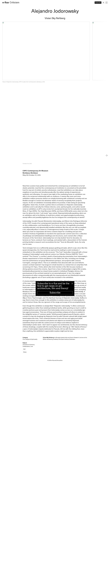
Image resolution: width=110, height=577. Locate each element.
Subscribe (55, 292)
